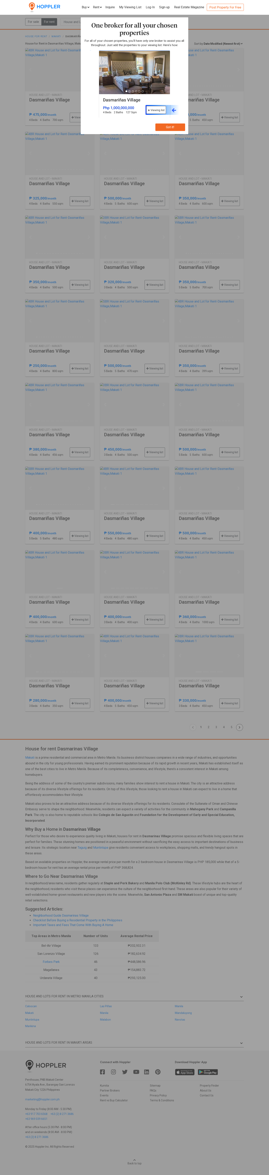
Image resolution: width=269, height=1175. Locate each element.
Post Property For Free (225, 7)
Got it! (170, 127)
